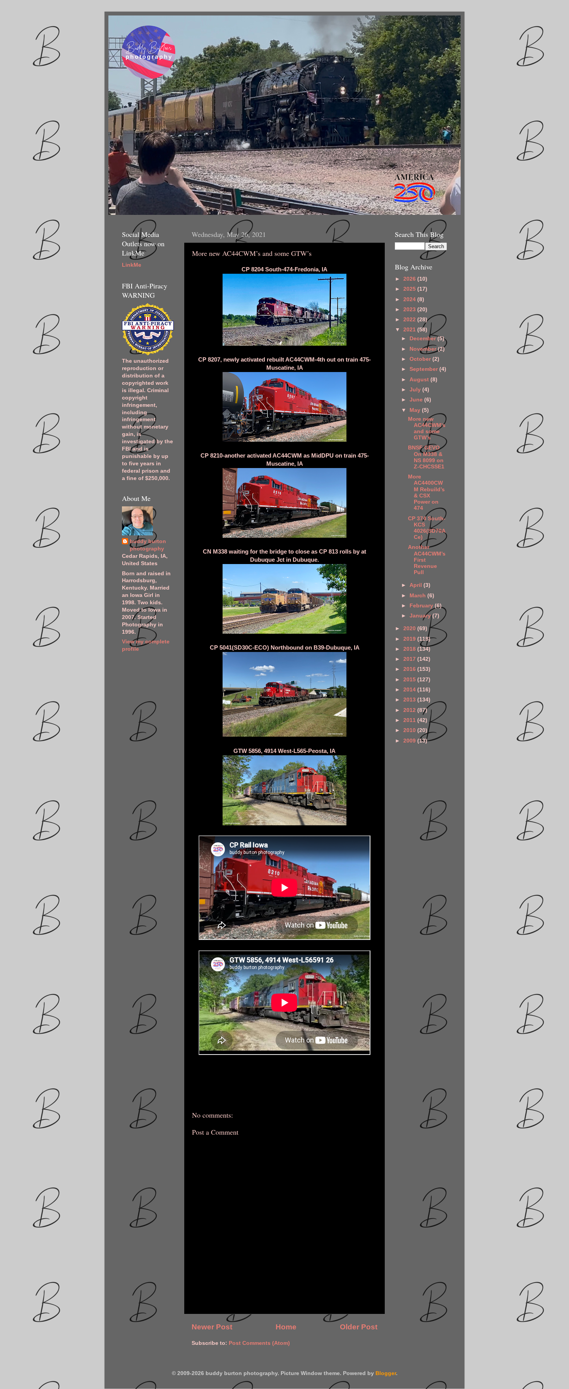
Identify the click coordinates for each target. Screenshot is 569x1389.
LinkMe (131, 265)
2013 (410, 700)
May (416, 410)
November (424, 349)
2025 (410, 289)
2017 (410, 659)
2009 (410, 741)
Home (286, 1327)
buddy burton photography (148, 545)
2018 (410, 649)
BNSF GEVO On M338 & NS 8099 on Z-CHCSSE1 (426, 457)
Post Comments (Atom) (259, 1343)
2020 (410, 628)
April (416, 585)
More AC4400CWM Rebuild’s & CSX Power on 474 (426, 492)
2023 (410, 309)
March (418, 595)
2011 (410, 720)
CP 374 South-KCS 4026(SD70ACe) (427, 528)
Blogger (385, 1373)
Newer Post (212, 1327)
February (422, 606)
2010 (410, 730)
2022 (410, 319)
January (421, 616)
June (417, 400)
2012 (410, 710)
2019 (410, 639)
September (424, 369)
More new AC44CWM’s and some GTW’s (427, 428)
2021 (410, 330)
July (416, 390)
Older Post (358, 1327)
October (421, 359)
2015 (410, 679)
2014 (410, 690)
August (420, 379)
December (423, 338)
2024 (410, 299)
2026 (410, 279)
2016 (410, 669)
